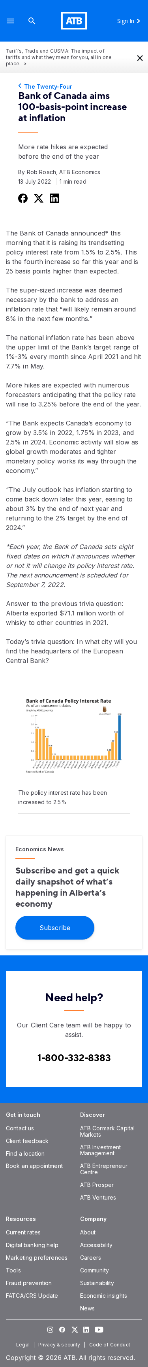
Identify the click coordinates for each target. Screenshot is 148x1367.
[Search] (32, 21)
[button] (10, 21)
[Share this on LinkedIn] (54, 198)
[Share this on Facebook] (22, 198)
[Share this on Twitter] (38, 198)
